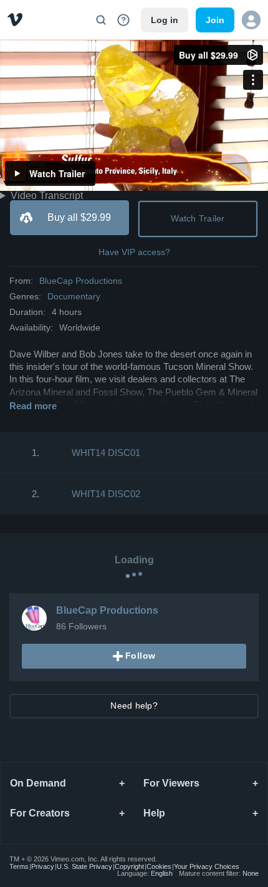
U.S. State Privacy (84, 866)
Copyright (129, 866)
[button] (251, 20)
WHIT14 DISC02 (106, 493)
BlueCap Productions (80, 281)
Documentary (73, 296)
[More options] (253, 80)
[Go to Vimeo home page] (14, 19)
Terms (19, 866)
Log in (164, 20)
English (162, 873)
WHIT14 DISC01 (106, 452)
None (250, 873)
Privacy (42, 866)
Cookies (158, 866)
